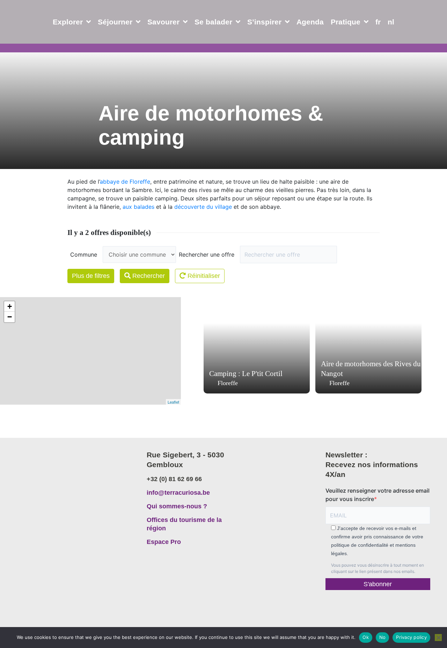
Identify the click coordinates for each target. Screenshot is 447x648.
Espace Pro (164, 541)
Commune (83, 254)
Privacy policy (411, 637)
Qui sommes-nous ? (177, 506)
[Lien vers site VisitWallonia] (377, 607)
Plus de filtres (91, 275)
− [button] (9, 316)
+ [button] (9, 306)
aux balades (138, 206)
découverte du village (203, 206)
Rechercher (148, 275)
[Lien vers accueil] (71, 483)
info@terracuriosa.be (178, 492)
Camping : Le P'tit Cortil (246, 373)
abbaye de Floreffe (125, 181)
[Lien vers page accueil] (39, 38)
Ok (365, 637)
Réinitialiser (203, 275)
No (382, 637)
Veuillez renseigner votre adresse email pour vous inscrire (377, 494)
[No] (438, 637)
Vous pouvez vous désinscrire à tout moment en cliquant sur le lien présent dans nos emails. (377, 568)
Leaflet (173, 402)
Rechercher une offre (206, 254)
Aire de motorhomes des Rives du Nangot (371, 369)
